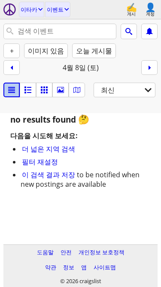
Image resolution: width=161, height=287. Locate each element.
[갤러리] (60, 90)
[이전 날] (11, 67)
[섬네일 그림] (28, 90)
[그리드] (44, 90)
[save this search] (149, 31)
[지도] (77, 90)
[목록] (11, 90)
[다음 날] (149, 67)
